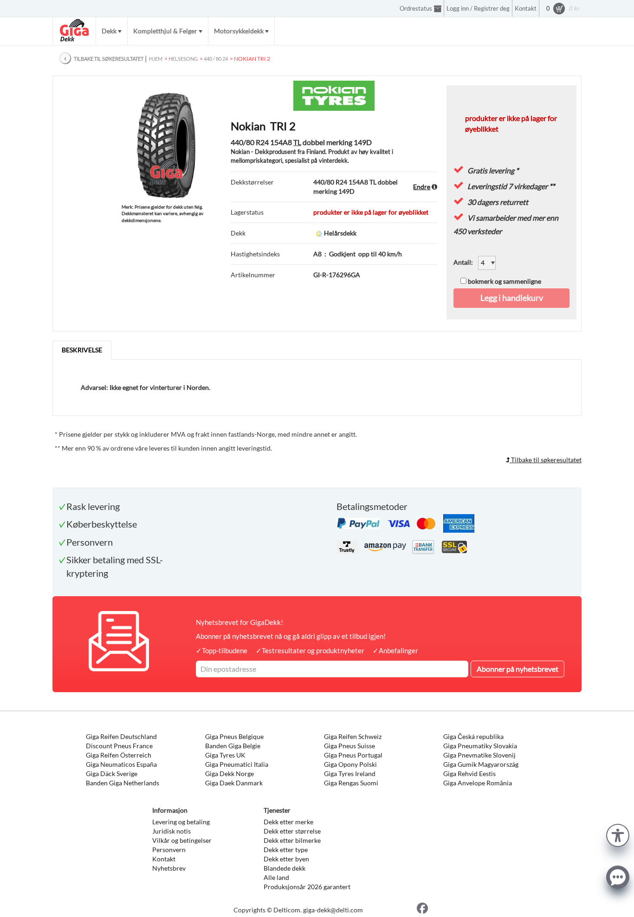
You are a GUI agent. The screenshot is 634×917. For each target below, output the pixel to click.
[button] (617, 834)
